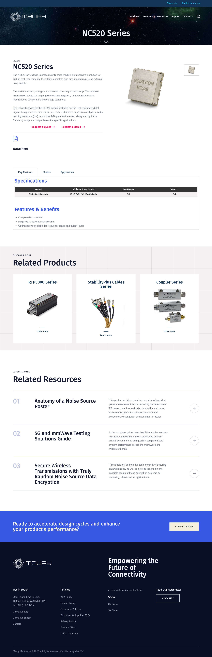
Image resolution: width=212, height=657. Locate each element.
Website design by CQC (72, 651)
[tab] (25, 172)
